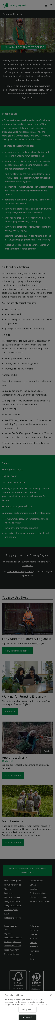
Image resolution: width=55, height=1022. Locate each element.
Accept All (27, 1017)
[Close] (51, 995)
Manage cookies (27, 1010)
